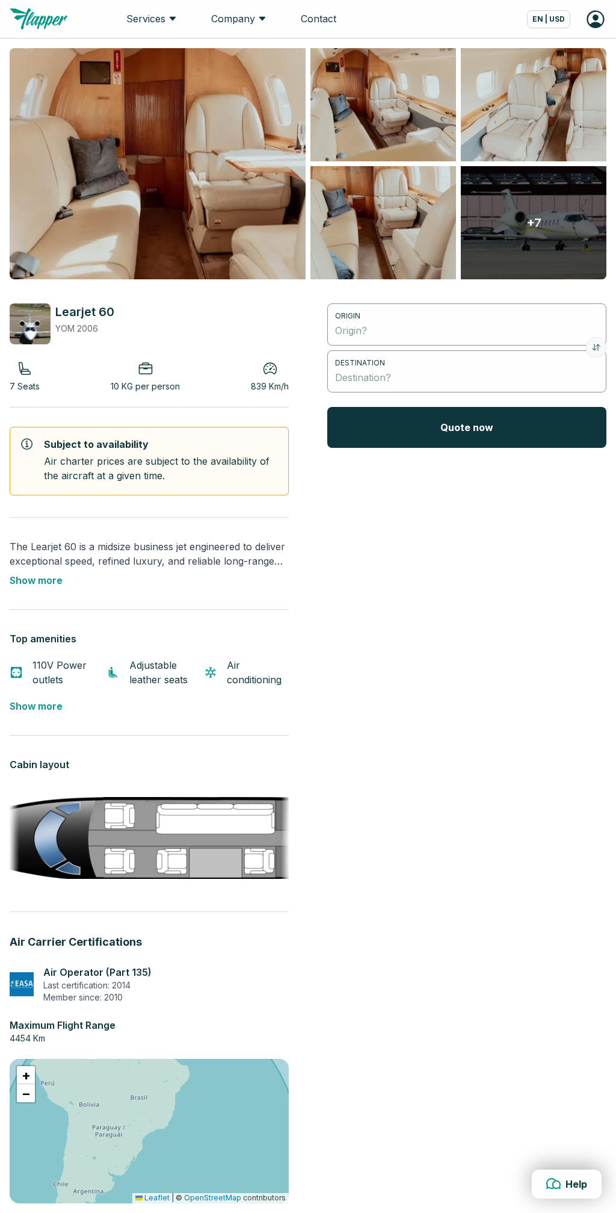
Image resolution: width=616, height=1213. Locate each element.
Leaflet (156, 1197)
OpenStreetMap (212, 1197)
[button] (26, 1075)
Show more (36, 580)
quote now (466, 427)
